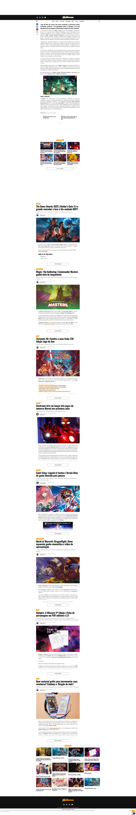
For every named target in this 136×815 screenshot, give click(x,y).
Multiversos (42, 414)
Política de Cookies (66, 807)
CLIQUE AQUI (74, 72)
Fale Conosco (59, 807)
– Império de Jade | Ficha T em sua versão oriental (48, 388)
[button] (68, 813)
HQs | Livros (62, 21)
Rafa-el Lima (42, 215)
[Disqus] (60, 184)
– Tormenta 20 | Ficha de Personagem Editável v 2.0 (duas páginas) (52, 385)
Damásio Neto (42, 483)
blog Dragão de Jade (54, 728)
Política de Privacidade (75, 807)
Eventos (77, 21)
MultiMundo (82, 21)
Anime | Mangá (68, 21)
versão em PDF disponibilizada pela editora (61, 657)
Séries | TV (57, 21)
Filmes (53, 21)
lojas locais (47, 324)
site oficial (73, 591)
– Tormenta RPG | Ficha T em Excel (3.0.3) (47, 389)
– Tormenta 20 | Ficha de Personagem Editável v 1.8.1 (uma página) (52, 387)
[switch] (133, 813)
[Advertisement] (68, 7)
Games (73, 21)
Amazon (53, 324)
